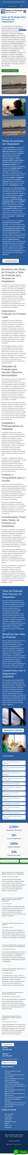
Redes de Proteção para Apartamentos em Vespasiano (13, 768)
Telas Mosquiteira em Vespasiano (11, 783)
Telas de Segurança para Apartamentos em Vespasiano (13, 779)
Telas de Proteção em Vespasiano (11, 812)
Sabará (7, 1123)
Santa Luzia (8, 1125)
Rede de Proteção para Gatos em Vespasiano (11, 808)
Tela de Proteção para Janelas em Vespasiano (11, 773)
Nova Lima (8, 1120)
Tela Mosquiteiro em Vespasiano (11, 803)
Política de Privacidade (9, 1062)
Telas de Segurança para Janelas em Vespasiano (12, 817)
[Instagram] (21, 6)
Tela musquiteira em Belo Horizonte (15, 1103)
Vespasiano (22, 30)
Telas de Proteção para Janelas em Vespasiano (12, 799)
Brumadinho (8, 1116)
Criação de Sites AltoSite (14, 1141)
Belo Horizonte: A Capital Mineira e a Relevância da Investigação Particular (15, 1099)
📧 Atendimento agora (10, 261)
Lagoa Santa (8, 1118)
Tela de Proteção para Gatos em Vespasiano (11, 793)
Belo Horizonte (9, 1114)
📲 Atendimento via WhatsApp (13, 730)
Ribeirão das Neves (10, 1121)
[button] (24, 11)
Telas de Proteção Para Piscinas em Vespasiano (12, 762)
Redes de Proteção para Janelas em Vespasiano (12, 788)
